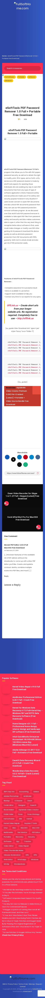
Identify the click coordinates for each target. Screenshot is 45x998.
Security (31, 837)
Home (4, 56)
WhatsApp (22, 859)
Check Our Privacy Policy (13, 935)
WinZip (6, 864)
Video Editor (9, 846)
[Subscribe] (40, 662)
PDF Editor (36, 832)
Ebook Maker (9, 810)
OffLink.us (12, 305)
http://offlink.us (25, 318)
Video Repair (24, 846)
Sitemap (32, 984)
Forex (20, 814)
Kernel (29, 819)
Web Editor (8, 859)
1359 (25, 119)
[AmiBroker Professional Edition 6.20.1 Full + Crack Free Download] (6, 700)
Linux (6, 828)
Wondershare (19, 864)
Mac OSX (35, 828)
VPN (27, 855)
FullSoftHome (37, 989)
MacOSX (24, 828)
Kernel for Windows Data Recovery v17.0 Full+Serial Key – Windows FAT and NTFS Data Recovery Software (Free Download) (27, 713)
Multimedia (8, 832)
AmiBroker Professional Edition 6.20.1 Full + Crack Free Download (27, 700)
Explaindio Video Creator (29, 810)
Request (39, 984)
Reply (6, 576)
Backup (7, 801)
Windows (8, 81)
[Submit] (38, 68)
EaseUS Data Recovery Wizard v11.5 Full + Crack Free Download (26, 763)
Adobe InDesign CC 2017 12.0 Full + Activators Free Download (27, 751)
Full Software (9, 77)
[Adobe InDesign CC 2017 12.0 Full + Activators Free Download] (6, 752)
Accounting (23, 791)
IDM (20, 819)
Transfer (27, 841)
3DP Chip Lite (9, 791)
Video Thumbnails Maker (13, 850)
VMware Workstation (12, 855)
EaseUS (33, 805)
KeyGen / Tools (30, 823)
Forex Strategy (33, 814)
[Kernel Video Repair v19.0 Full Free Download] (6, 689)
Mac (14, 828)
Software (32, 77)
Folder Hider (8, 814)
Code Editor (8, 805)
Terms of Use (23, 984)
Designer (21, 805)
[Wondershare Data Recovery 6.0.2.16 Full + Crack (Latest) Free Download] (6, 774)
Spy (17, 841)
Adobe (36, 791)
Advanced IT (27, 991)
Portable (21, 77)
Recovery (19, 837)
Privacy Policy (12, 984)
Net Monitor (22, 832)
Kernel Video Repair (12, 823)
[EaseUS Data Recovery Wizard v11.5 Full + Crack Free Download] (6, 763)
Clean (29, 801)
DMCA (5, 984)
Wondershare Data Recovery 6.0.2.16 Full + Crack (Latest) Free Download (26, 773)
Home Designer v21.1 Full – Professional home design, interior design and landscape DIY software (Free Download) (26, 728)
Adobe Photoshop (11, 796)
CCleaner (18, 801)
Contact (23, 987)
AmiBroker (28, 796)
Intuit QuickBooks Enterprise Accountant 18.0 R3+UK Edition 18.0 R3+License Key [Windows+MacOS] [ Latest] (27, 741)
